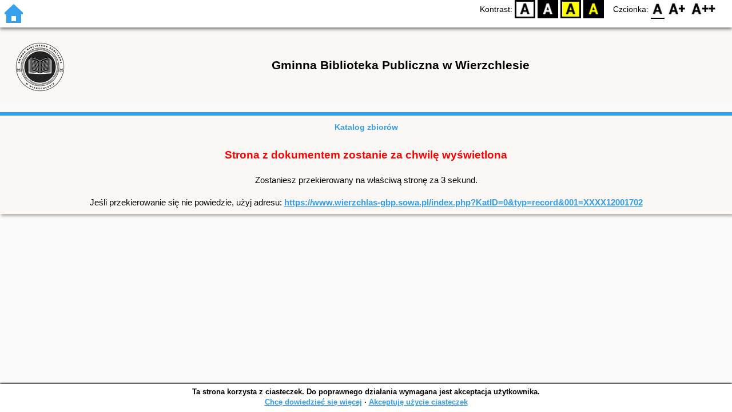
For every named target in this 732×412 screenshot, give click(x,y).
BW (547, 9)
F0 (658, 9)
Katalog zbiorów (366, 127)
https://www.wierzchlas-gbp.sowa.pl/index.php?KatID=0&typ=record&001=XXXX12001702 (463, 202)
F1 (677, 9)
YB (570, 9)
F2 (703, 9)
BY (593, 9)
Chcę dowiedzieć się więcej (313, 402)
